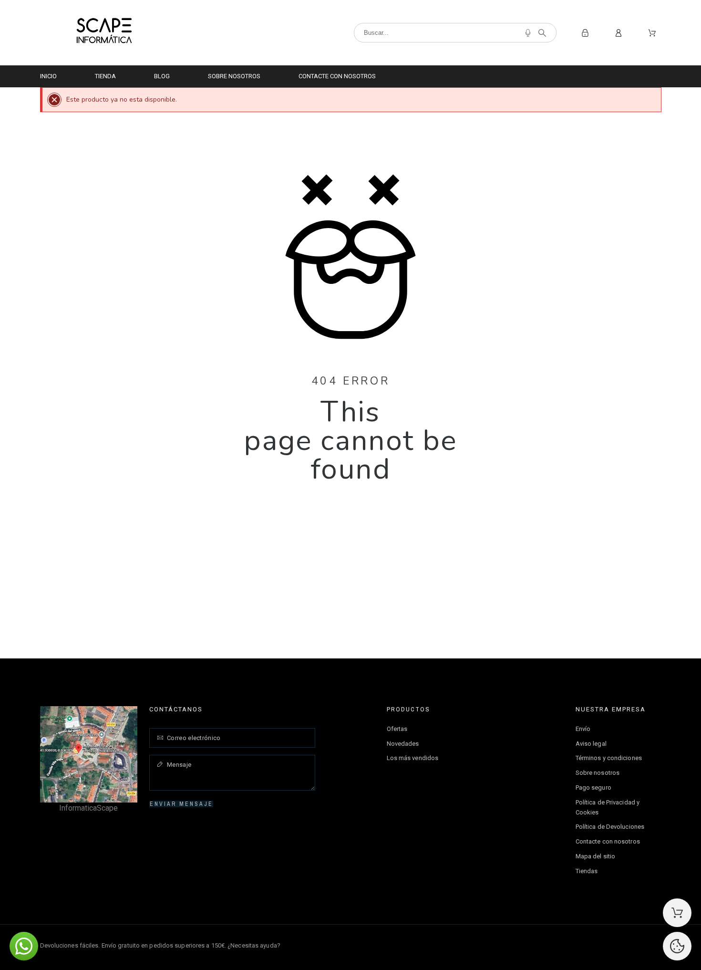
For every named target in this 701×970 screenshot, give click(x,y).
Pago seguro (593, 787)
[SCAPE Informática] (104, 32)
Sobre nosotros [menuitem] (234, 76)
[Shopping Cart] (677, 912)
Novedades (403, 743)
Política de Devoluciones (610, 826)
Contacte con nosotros (608, 841)
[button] (24, 946)
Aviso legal (591, 743)
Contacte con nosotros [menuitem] (337, 76)
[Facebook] (633, 944)
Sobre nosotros (597, 772)
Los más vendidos (413, 757)
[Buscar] (542, 33)
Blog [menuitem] (162, 76)
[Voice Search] (528, 33)
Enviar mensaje (181, 804)
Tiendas (587, 871)
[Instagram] (653, 944)
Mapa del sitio (595, 856)
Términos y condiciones (609, 757)
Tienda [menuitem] (105, 76)
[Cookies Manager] (677, 946)
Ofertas (397, 728)
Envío (583, 728)
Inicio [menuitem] (48, 76)
